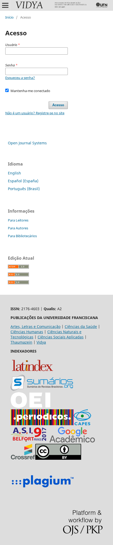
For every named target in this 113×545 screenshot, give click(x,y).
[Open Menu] (5, 5)
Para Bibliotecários (22, 236)
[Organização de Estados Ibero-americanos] (30, 406)
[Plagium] (43, 488)
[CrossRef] (23, 458)
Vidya (41, 342)
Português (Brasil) (24, 188)
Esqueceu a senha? (20, 77)
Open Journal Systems (27, 142)
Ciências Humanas (27, 331)
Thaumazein (21, 342)
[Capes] (82, 423)
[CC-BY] (58, 458)
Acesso (58, 105)
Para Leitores (18, 220)
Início (9, 17)
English (14, 173)
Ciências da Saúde (81, 326)
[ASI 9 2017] (29, 441)
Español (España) (23, 180)
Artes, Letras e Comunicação (35, 326)
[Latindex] (32, 372)
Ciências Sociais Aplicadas (61, 336)
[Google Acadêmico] (72, 441)
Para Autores (18, 228)
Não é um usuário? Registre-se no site (34, 113)
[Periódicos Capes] (42, 423)
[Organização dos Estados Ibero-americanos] (42, 389)
